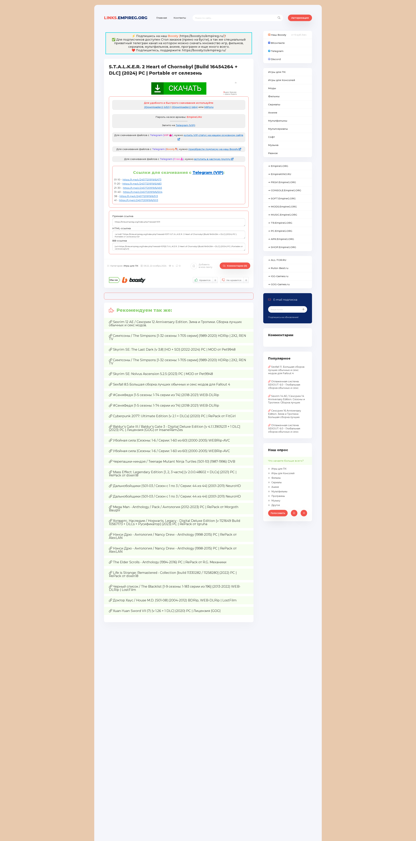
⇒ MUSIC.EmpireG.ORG (282, 214)
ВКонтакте (277, 42)
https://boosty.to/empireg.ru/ (202, 36)
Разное (273, 153)
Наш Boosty (278, 34)
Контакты (180, 17)
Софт (271, 136)
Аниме (272, 112)
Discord (275, 59)
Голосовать (278, 513)
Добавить (205, 265)
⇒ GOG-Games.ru (279, 284)
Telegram (276, 51)
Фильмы (274, 96)
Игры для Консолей (281, 80)
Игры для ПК (131, 265)
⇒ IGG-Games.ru (278, 276)
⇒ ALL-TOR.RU (277, 260)
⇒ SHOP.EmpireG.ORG (282, 247)
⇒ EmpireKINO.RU (279, 174)
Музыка (273, 145)
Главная (161, 17)
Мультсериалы (278, 128)
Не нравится (237, 280)
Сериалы (274, 104)
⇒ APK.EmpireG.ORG (281, 239)
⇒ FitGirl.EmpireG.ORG (282, 182)
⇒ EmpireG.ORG (278, 166)
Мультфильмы (277, 120)
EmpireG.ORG (125, 17)
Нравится (207, 280)
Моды (272, 88)
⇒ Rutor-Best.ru (278, 268)
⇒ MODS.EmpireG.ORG (282, 206)
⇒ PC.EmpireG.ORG (280, 230)
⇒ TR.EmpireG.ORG (280, 222)
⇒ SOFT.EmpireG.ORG (282, 198)
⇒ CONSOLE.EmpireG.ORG (284, 190)
